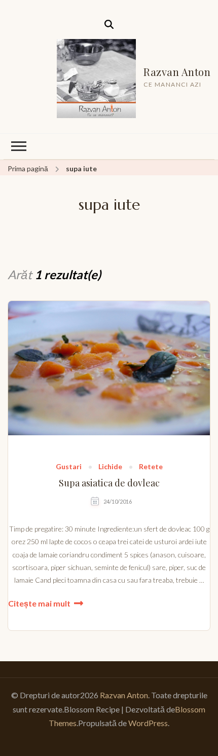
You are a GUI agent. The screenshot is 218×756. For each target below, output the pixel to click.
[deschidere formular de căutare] (109, 24)
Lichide (110, 467)
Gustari (69, 467)
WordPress (148, 723)
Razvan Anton (176, 72)
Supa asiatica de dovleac (109, 483)
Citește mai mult (39, 603)
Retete (151, 467)
